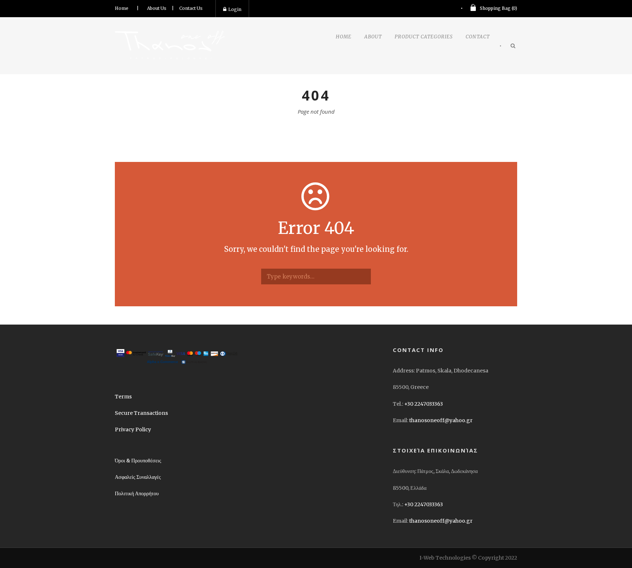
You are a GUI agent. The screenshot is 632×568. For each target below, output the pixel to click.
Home (121, 8)
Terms (123, 396)
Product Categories (424, 37)
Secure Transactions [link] (141, 413)
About (373, 37)
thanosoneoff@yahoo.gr (441, 420)
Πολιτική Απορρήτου (137, 493)
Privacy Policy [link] (133, 429)
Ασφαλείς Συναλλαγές (138, 477)
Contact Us (191, 8)
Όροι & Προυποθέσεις (138, 460)
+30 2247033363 (423, 404)
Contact (478, 37)
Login (234, 9)
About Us (156, 8)
